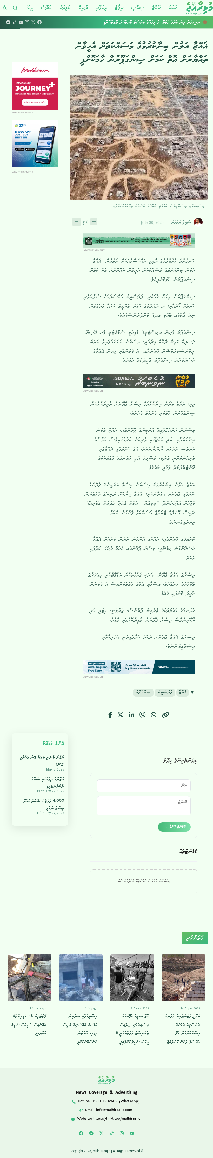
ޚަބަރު (172, 7)
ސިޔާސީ (137, 7)
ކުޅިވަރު (64, 7)
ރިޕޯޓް (119, 7)
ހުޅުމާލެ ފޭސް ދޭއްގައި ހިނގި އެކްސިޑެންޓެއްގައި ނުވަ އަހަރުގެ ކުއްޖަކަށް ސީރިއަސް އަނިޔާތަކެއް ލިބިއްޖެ (130, 22)
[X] (33, 22)
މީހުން (28, 7)
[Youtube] (132, 1133)
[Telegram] (8, 22)
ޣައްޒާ (182, 692)
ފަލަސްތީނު (164, 692)
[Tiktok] (111, 1133)
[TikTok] (14, 22)
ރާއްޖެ (156, 7)
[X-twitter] (101, 1133)
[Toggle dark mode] (4, 7)
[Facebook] (39, 22)
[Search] (15, 7)
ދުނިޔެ (83, 7)
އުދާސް (46, 7)
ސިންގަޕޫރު (143, 692)
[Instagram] (27, 22)
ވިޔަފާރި (101, 7)
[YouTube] (21, 22)
